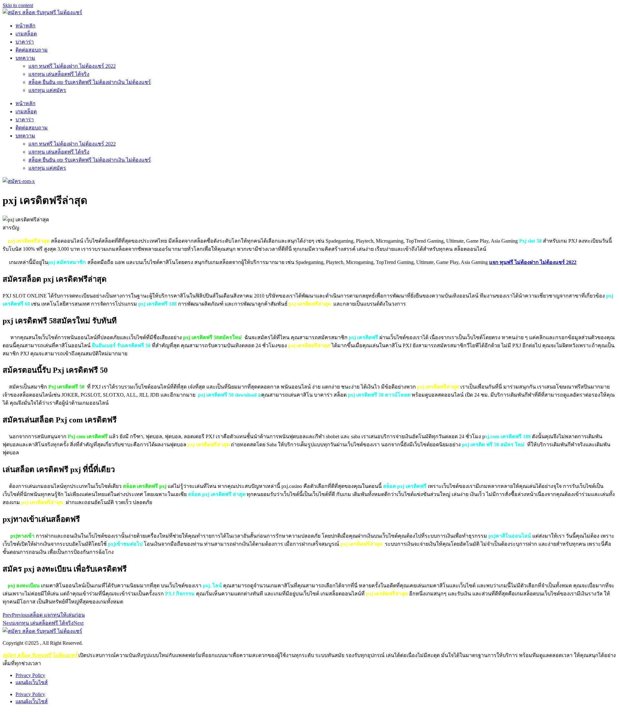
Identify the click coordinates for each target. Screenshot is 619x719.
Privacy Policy (30, 675)
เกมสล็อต (26, 33)
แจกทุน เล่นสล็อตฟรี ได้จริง (58, 74)
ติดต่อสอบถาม (31, 50)
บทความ (25, 58)
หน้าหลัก (25, 25)
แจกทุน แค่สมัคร (47, 90)
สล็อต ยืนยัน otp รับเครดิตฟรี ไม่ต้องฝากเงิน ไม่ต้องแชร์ (89, 82)
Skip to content (18, 5)
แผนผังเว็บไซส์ (31, 682)
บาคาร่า (24, 42)
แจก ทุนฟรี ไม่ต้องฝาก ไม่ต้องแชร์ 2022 (72, 66)
